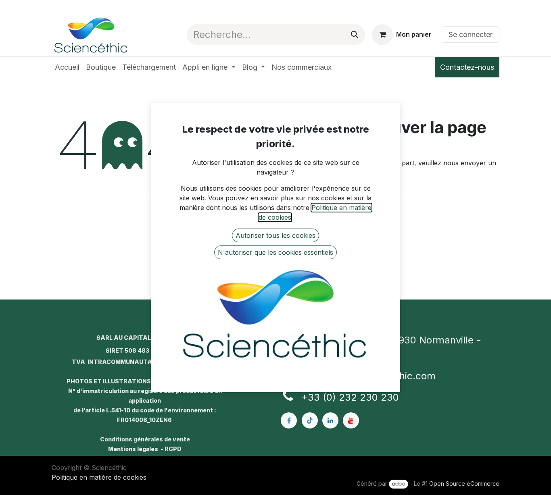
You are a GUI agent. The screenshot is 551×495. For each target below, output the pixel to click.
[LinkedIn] (330, 420)
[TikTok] (310, 420)
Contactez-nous (467, 67)
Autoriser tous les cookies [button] (275, 235)
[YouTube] (351, 420)
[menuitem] (67, 67)
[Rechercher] (354, 34)
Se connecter (471, 34)
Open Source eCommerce (464, 483)
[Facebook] (289, 420)
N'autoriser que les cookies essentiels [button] (275, 252)
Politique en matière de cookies (99, 477)
